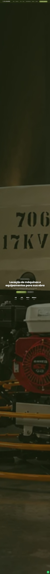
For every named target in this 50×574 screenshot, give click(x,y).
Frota (21, 1)
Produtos (17, 1)
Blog (23, 1)
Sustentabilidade (28, 1)
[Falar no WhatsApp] (48, 572)
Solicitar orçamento (44, 1)
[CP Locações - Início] (6, 1)
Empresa (33, 1)
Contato (36, 1)
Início (13, 1)
